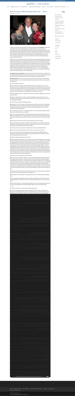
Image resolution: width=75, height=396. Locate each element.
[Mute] (45, 376)
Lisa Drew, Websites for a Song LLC (21, 394)
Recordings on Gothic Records (60, 6)
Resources (44, 6)
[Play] (12, 376)
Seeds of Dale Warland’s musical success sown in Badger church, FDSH (59, 22)
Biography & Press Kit (15, 6)
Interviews (16, 13)
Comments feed (58, 56)
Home (8, 6)
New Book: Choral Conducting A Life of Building (58, 18)
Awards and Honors (23, 6)
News (19, 13)
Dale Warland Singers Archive (60, 0)
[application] (30, 285)
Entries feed (57, 54)
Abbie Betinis (37, 67)
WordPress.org (58, 58)
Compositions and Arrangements (35, 6)
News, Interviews (50, 6)
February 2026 (57, 40)
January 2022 (57, 42)
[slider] (47, 376)
